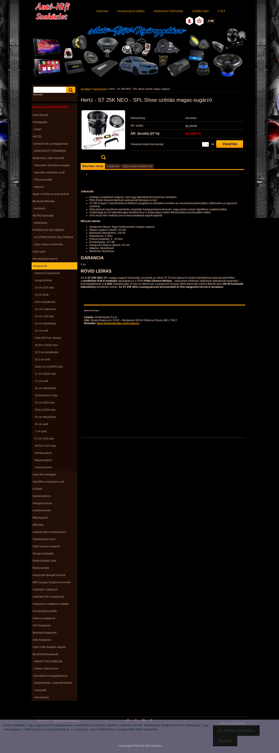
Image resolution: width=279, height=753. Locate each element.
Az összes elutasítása (236, 730)
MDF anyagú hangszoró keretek (52, 582)
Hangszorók (40, 266)
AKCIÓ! (37, 136)
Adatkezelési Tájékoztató (168, 10)
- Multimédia (40, 222)
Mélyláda (38, 524)
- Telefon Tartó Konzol (45, 668)
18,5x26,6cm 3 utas (46, 395)
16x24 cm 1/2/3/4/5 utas (49, 366)
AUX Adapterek (42, 625)
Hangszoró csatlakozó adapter (51, 603)
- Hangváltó (39, 690)
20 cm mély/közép (45, 417)
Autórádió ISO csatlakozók (48, 596)
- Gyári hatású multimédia (48, 244)
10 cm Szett (41, 294)
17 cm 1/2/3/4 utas (45, 373)
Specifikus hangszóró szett (48, 481)
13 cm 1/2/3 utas (44, 316)
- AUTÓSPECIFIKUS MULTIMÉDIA (53, 237)
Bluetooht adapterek (45, 632)
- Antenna (38, 186)
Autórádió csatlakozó (45, 589)
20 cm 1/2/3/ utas (45, 402)
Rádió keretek (41, 568)
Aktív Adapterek (42, 639)
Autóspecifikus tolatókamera (49, 532)
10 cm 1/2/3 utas (44, 287)
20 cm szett (41, 424)
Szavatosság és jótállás (131, 10)
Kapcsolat (102, 10)
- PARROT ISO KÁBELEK (48, 661)
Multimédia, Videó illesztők (48, 158)
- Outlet (37, 129)
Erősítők (37, 488)
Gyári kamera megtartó (46, 546)
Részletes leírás (92, 166)
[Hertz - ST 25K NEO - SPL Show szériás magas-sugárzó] (103, 134)
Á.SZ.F (221, 10)
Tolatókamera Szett (44, 539)
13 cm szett (41, 330)
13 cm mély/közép (45, 323)
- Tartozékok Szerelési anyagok (51, 165)
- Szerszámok (41, 697)
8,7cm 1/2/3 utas (44, 438)
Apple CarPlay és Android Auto (51, 194)
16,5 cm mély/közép (46, 352)
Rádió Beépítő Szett (44, 560)
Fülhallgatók (40, 122)
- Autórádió (39, 208)
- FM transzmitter (42, 179)
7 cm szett (40, 431)
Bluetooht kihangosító (45, 654)
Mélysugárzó (40, 517)
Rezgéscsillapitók (43, 553)
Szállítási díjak (200, 10)
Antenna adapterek (44, 618)
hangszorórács (43, 467)
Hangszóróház (43, 280)
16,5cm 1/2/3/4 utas (46, 345)
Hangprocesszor (42, 503)
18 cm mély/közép (45, 388)
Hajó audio (39, 251)
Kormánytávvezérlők (45, 611)
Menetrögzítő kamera (45, 258)
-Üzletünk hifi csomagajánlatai (50, 143)
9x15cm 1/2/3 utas (45, 445)
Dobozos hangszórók (47, 273)
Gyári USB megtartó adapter (49, 647)
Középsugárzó (43, 453)
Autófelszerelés (42, 510)
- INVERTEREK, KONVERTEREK (52, 683)
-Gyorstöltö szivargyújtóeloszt (50, 675)
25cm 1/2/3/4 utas (45, 409)
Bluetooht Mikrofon (44, 201)
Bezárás (225, 741)
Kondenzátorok (42, 496)
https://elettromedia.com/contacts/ (118, 323)
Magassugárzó (43, 460)
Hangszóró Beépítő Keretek (49, 575)
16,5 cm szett (42, 359)
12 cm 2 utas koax (45, 309)
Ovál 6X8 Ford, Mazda (48, 337)
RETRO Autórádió (43, 215)
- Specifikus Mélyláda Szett (49, 172)
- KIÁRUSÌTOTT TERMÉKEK (49, 151)
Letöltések (113, 166)
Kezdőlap (85, 89)
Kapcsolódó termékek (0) (137, 166)
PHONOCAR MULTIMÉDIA (49, 230)
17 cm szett (41, 381)
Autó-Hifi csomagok (44, 474)
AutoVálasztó (40, 115)
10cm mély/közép (45, 302)
